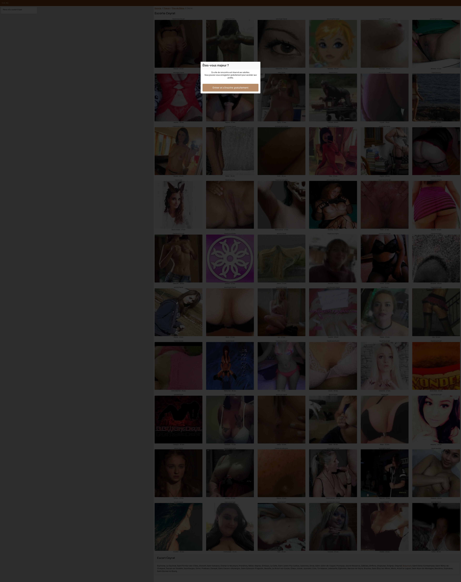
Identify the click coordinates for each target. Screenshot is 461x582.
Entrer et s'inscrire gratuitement (230, 87)
